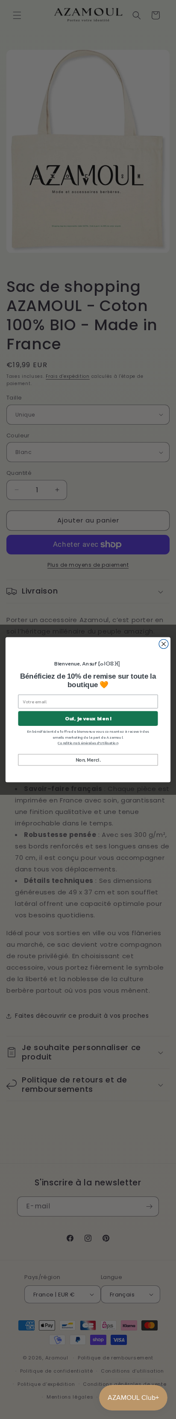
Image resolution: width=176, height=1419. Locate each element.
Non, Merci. (88, 759)
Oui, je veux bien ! (88, 718)
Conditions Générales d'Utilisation (88, 743)
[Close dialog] (163, 643)
